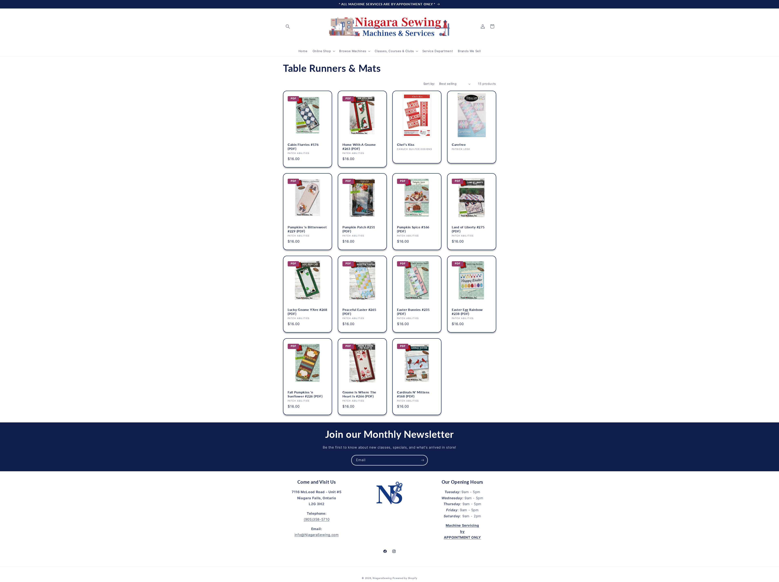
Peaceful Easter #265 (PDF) (359, 312)
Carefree (459, 144)
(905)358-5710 (316, 519)
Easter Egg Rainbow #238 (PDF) (467, 312)
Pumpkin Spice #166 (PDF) (413, 229)
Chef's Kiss (405, 144)
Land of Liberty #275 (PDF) (468, 229)
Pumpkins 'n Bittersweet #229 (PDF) (307, 229)
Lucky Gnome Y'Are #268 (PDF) (307, 312)
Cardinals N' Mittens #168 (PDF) (413, 394)
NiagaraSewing (382, 578)
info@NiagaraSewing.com (317, 535)
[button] (287, 26)
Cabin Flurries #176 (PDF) (303, 146)
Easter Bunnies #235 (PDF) (413, 312)
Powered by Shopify (405, 578)
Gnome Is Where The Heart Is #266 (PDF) (359, 394)
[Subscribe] (422, 460)
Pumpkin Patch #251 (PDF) (358, 229)
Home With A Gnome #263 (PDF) (359, 146)
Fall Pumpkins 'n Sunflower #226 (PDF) (305, 394)
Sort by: (429, 84)
